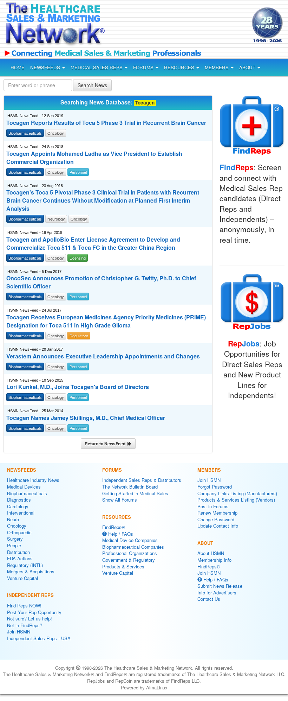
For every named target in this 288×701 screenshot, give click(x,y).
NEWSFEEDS (45, 67)
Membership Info (214, 559)
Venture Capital (22, 578)
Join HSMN (18, 631)
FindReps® (113, 527)
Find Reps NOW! (24, 605)
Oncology (16, 525)
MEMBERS (217, 67)
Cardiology (17, 506)
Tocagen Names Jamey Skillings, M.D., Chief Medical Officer (85, 418)
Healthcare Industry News (33, 480)
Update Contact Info (217, 525)
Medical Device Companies (130, 540)
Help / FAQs (120, 533)
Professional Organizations (129, 553)
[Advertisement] (171, 26)
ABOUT (248, 67)
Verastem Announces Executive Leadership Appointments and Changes (103, 356)
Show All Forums (119, 499)
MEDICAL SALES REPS (97, 67)
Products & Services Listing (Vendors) (236, 499)
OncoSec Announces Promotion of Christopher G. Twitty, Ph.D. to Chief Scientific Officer (101, 282)
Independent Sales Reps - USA (39, 638)
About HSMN (210, 553)
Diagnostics (19, 499)
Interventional (20, 512)
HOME (18, 67)
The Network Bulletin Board (130, 486)
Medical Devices (24, 486)
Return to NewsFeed (106, 443)
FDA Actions (20, 558)
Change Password (215, 519)
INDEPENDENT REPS (30, 595)
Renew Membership (217, 512)
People (14, 545)
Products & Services (123, 566)
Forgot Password (214, 486)
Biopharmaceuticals (27, 493)
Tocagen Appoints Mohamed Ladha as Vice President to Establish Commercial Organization (94, 158)
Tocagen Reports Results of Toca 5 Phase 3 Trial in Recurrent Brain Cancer (106, 123)
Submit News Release (219, 585)
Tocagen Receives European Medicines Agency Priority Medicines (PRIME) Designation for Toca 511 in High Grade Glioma (106, 321)
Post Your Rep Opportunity (34, 612)
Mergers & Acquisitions (30, 571)
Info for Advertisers (216, 592)
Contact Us (208, 598)
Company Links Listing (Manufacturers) (237, 493)
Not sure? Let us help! (29, 618)
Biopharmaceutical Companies (133, 546)
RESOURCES (180, 67)
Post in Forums (213, 506)
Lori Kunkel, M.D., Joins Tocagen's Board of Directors (77, 387)
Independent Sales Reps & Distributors (141, 480)
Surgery (15, 538)
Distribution (18, 552)
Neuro (13, 519)
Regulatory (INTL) (25, 565)
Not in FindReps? (24, 625)
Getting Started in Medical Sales (135, 493)
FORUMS (144, 67)
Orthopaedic (19, 532)
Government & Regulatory (128, 559)
